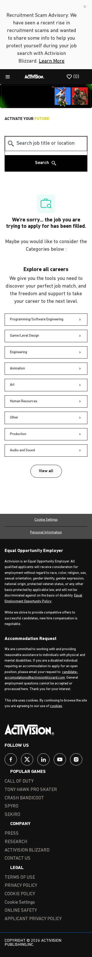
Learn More (51, 61)
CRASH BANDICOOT (24, 798)
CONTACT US (17, 858)
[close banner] (84, 6)
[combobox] (46, 143)
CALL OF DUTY (19, 781)
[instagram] (76, 759)
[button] (46, 471)
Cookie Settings (46, 520)
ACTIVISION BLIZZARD (27, 850)
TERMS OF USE (20, 877)
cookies (56, 706)
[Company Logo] (34, 76)
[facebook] (11, 759)
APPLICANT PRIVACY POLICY (33, 919)
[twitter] (27, 759)
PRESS (12, 833)
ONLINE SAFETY (21, 910)
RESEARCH (16, 842)
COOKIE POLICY (20, 894)
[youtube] (60, 759)
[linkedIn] (43, 759)
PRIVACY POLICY (21, 886)
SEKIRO (12, 815)
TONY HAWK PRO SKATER (31, 790)
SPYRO (11, 806)
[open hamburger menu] (8, 76)
